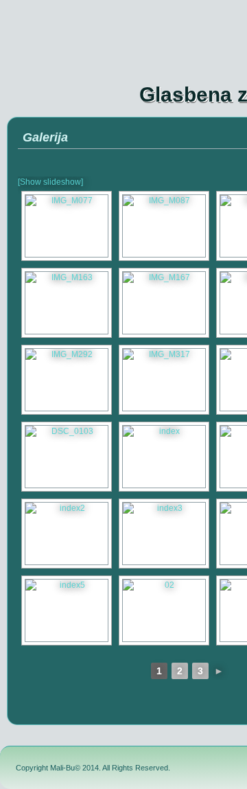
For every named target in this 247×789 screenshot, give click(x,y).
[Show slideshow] (50, 182)
